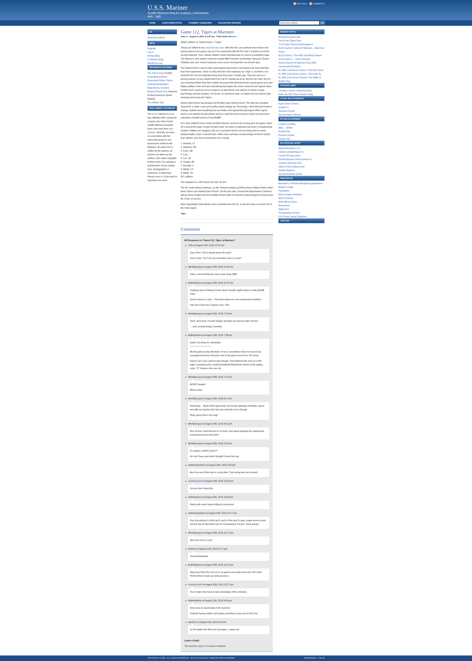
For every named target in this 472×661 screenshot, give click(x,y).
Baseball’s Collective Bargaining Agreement (300, 183)
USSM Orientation (172, 23)
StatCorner (283, 209)
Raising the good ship (289, 37)
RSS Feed (302, 4)
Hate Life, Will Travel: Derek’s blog (295, 94)
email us (159, 176)
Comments (318, 4)
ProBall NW (284, 131)
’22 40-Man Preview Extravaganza (295, 44)
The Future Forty (156, 73)
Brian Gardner (227, 658)
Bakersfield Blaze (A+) (289, 148)
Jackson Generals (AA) (289, 163)
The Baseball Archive (289, 213)
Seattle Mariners (286, 170)
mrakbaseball (195, 481)
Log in (151, 52)
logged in (202, 646)
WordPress (310, 658)
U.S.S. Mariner (168, 7)
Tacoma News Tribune (289, 114)
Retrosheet (283, 205)
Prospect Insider (286, 135)
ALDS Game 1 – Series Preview (294, 59)
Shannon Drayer (286, 111)
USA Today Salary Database (292, 216)
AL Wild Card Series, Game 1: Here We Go (299, 74)
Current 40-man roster (289, 155)
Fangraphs (283, 191)
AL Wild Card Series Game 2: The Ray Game (300, 70)
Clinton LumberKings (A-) (291, 152)
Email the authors (156, 37)
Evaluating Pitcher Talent (160, 80)
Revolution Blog (199, 658)
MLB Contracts (285, 198)
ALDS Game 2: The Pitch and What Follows (300, 55)
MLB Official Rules (287, 202)
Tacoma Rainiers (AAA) (290, 174)
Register (152, 48)
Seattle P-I (283, 107)
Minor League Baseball (290, 194)
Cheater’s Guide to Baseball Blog (295, 90)
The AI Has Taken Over (289, 40)
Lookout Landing (286, 124)
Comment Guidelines (200, 23)
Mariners (232, 36)
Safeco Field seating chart (291, 166)
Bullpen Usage (285, 187)
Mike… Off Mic (285, 128)
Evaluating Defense (157, 77)
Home (152, 23)
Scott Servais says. (215, 47)
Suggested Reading (229, 23)
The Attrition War (156, 102)
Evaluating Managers (158, 84)
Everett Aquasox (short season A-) (295, 159)
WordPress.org (155, 63)
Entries (154, 56)
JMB (190, 245)
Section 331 (284, 139)
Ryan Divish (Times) (288, 103)
